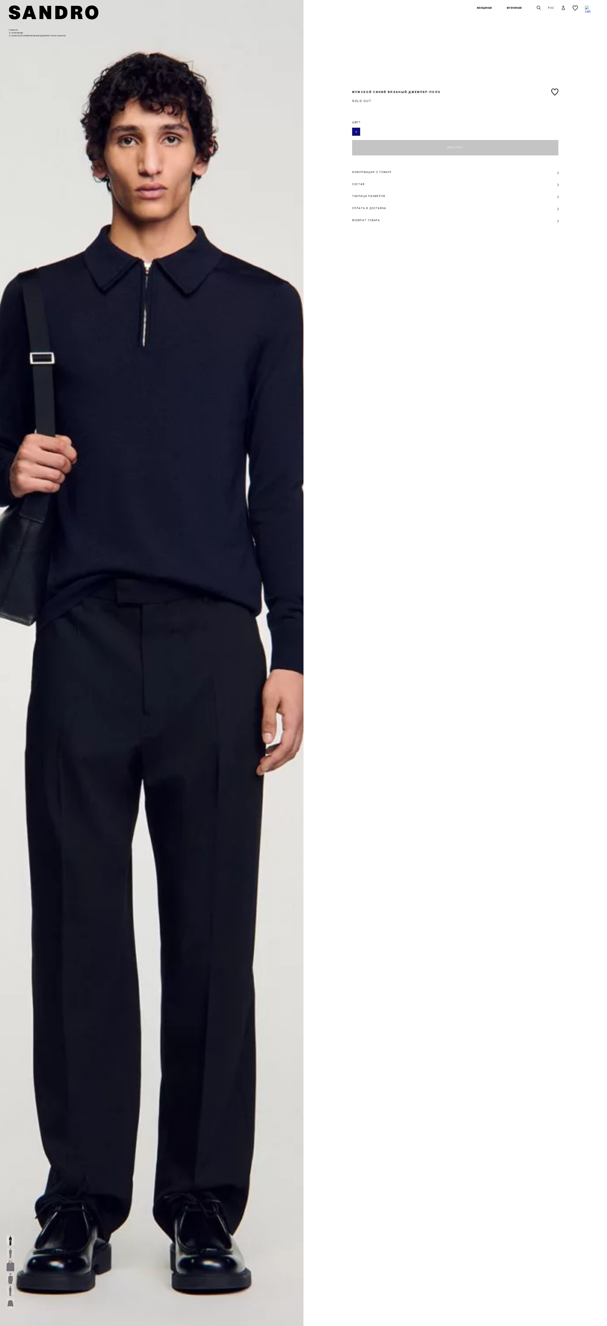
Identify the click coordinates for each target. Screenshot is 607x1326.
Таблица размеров (368, 196)
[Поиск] (539, 8)
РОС (551, 7)
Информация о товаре (372, 172)
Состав (358, 184)
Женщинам (484, 8)
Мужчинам (514, 8)
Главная (13, 30)
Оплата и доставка (369, 208)
